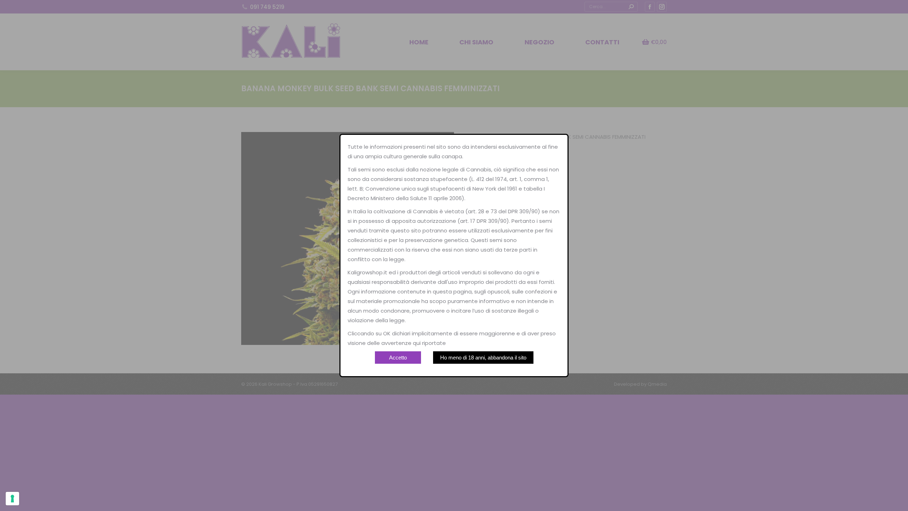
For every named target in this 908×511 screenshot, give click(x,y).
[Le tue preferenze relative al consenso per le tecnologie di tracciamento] (12, 498)
